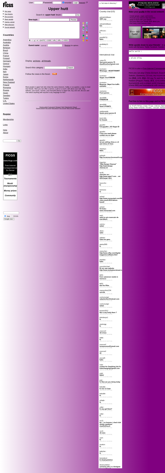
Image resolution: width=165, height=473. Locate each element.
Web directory (9, 25)
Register (67, 45)
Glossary (58, 107)
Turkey (6, 98)
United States (9, 103)
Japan (5, 74)
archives (36, 61)
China (5, 53)
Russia (6, 90)
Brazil (5, 50)
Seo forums (9, 14)
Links (5, 125)
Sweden (6, 96)
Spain (5, 93)
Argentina (7, 40)
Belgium (6, 48)
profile (142, 12)
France (6, 56)
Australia (7, 42)
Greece (6, 64)
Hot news (8, 11)
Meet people (9, 19)
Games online (44, 107)
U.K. (5, 101)
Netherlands (8, 80)
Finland (6, 58)
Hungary (6, 66)
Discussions (9, 17)
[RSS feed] (54, 74)
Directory (77, 108)
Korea (5, 77)
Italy (5, 72)
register (82, 3)
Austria (6, 45)
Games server (9, 22)
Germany (7, 61)
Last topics (52, 107)
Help (5, 130)
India (5, 69)
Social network (10, 27)
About (5, 133)
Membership (8, 119)
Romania (7, 88)
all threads (46, 61)
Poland (6, 85)
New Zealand (9, 82)
